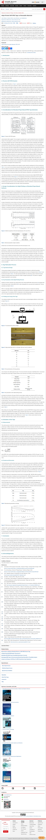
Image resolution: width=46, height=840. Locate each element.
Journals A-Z (15, 822)
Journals (12, 5)
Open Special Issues (6, 665)
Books (16, 5)
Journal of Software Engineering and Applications (12, 756)
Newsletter (4, 674)
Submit (34, 5)
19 (2, 628)
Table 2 (12, 273)
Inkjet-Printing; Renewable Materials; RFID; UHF (10, 44)
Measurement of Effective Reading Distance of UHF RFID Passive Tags (15, 651)
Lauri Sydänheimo (23, 18)
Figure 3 (40, 272)
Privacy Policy (40, 831)
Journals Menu (5, 645)
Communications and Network (8, 715)
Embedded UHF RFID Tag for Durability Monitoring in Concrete (14, 655)
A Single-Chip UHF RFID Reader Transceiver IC (10, 653)
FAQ (2, 681)
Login (42, 2)
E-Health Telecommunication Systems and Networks (12, 742)
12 (2, 611)
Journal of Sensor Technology (8, 729)
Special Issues (24, 834)
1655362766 (6, 799)
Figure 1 (15, 83)
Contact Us (4, 679)
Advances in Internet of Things (7, 12)
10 (2, 601)
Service (31, 821)
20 (31, 275)
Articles (7, 5)
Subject (14, 824)
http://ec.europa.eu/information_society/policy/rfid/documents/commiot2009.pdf (19, 568)
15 (2, 618)
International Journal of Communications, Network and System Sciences (16, 688)
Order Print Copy (5, 677)
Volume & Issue (32, 834)
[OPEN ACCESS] (35, 2)
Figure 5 (39, 471)
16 (2, 620)
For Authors (23, 827)
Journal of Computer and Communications (11, 702)
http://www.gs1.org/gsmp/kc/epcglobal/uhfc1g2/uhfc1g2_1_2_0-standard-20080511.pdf (23, 585)
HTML (17, 23)
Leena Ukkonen (16, 18)
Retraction (40, 829)
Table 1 (2, 167)
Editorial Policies (24, 825)
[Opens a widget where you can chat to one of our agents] (41, 837)
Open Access (40, 822)
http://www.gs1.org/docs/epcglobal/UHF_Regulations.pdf (15, 575)
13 (2, 613)
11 (43, 167)
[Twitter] (2, 788)
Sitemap (14, 827)
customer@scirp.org (7, 794)
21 (38, 282)
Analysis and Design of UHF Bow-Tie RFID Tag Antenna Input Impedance (16, 659)
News (21, 5)
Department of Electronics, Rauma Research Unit (10, 19)
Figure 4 (7, 300)
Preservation (40, 827)
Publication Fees (24, 832)
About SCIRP (22, 821)
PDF (14, 23)
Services (29, 5)
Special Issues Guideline (7, 670)
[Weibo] (35, 788)
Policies (40, 821)
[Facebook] (13, 788)
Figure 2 (15, 176)
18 (2, 625)
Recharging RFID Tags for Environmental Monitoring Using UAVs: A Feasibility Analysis (19, 657)
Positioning (5, 769)
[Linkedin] (24, 788)
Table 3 (12, 285)
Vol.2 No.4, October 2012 (19, 12)
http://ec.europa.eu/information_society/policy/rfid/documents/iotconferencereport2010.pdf (21, 571)
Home (2, 5)
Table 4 (5, 407)
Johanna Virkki (10, 18)
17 (2, 623)
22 (17, 284)
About (24, 5)
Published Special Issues (7, 668)
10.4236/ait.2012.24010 (8, 23)
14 (2, 616)
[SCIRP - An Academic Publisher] (8, 2)
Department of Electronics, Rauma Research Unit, (10, 21)
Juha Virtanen (4, 18)
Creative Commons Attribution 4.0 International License (32, 816)
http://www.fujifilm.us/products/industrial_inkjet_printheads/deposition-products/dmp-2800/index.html (23, 638)
